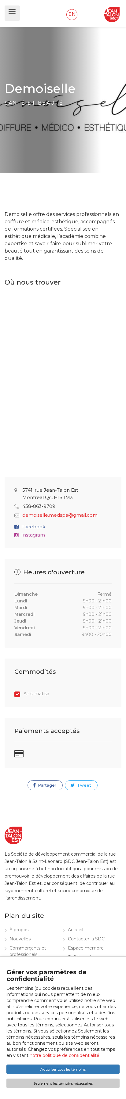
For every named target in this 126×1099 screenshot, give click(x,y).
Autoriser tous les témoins (63, 1069)
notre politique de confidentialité (64, 1055)
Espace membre (86, 948)
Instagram (33, 535)
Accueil (75, 929)
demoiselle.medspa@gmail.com (60, 515)
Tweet (83, 785)
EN (72, 14)
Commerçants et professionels (27, 951)
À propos (18, 929)
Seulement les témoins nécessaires (63, 1083)
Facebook (33, 527)
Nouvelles (20, 939)
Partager (46, 785)
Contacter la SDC (86, 939)
